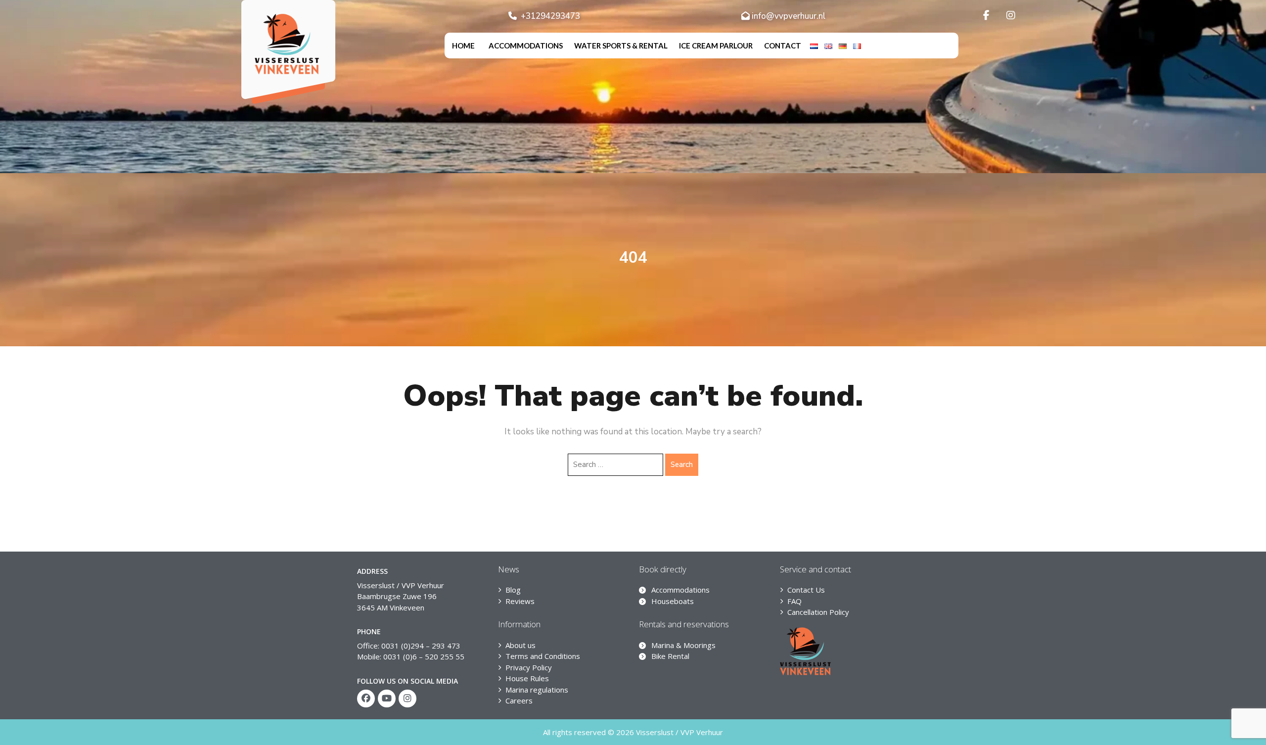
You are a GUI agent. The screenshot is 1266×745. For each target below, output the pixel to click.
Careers (519, 700)
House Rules (527, 678)
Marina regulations (536, 690)
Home (463, 45)
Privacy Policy (528, 667)
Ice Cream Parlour (716, 45)
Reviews (520, 601)
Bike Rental (670, 656)
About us (520, 645)
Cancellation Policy (818, 612)
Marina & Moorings (683, 645)
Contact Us (806, 590)
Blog (513, 590)
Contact (782, 45)
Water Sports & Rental (621, 45)
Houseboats (672, 601)
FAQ (794, 601)
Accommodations (526, 45)
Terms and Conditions (542, 656)
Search (682, 464)
